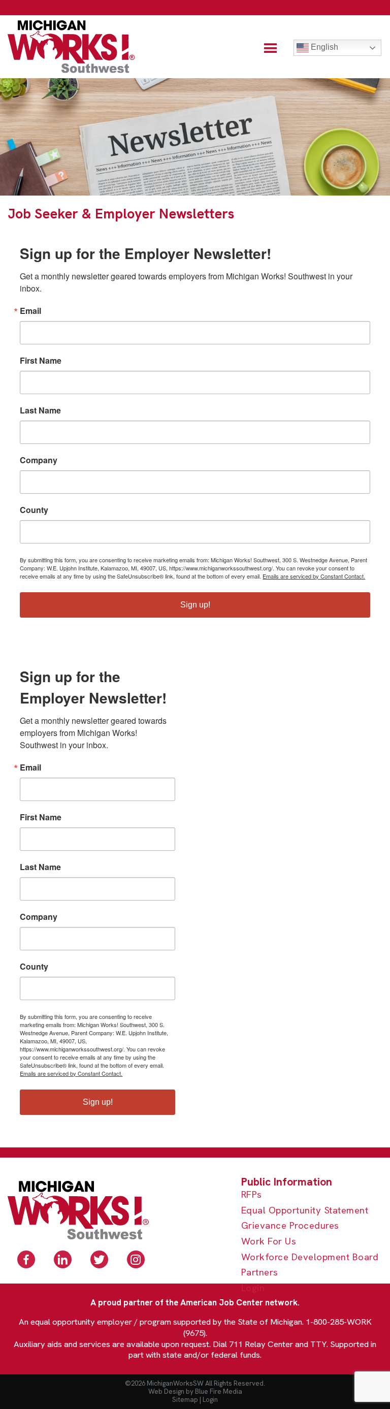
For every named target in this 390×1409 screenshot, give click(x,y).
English (323, 47)
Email (30, 311)
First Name (40, 361)
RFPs (251, 1195)
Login (253, 1288)
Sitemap (185, 1399)
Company (38, 460)
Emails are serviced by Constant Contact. (314, 576)
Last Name (40, 410)
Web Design (166, 1391)
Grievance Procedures (290, 1226)
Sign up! (195, 604)
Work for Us (269, 1241)
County (34, 510)
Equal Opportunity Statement (305, 1210)
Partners (259, 1272)
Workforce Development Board (310, 1257)
